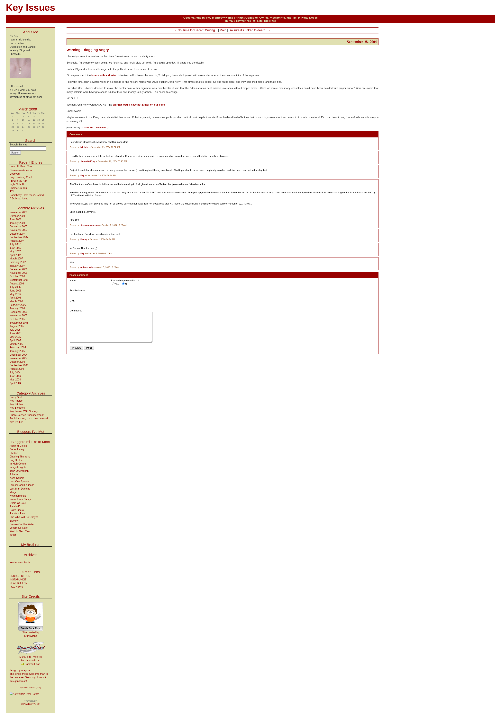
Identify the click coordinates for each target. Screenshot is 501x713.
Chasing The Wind (20, 456)
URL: (72, 300)
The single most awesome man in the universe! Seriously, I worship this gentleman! (29, 677)
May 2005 (15, 336)
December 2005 (18, 311)
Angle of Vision (18, 445)
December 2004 (18, 354)
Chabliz (14, 453)
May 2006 (15, 294)
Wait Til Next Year (20, 531)
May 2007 (15, 251)
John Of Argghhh (19, 470)
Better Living (17, 449)
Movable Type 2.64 (30, 703)
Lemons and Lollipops (22, 484)
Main (223, 30)
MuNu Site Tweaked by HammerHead (30, 658)
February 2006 (18, 304)
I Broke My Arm (18, 180)
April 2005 (15, 340)
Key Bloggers (17, 407)
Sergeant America (89, 225)
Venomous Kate (19, 527)
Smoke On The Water (22, 524)
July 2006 (15, 287)
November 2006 (18, 272)
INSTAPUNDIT (18, 579)
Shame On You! (19, 188)
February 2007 (18, 262)
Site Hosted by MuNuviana (30, 634)
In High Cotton (18, 463)
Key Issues (30, 7)
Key (82, 175)
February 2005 (18, 347)
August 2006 (17, 283)
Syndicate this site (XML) (30, 688)
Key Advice (16, 400)
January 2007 (17, 265)
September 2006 (19, 279)
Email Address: (78, 290)
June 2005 (15, 333)
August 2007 (17, 240)
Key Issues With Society (24, 411)
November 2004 (18, 358)
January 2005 (17, 351)
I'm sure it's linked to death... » (249, 30)
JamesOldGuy (87, 161)
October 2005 (17, 319)
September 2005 (19, 322)
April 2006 (15, 297)
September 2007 (19, 237)
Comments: (76, 310)
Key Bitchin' (16, 404)
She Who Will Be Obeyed (24, 517)
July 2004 (15, 372)
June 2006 (15, 290)
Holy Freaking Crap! (21, 177)
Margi (13, 492)
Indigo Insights (18, 467)
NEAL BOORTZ (19, 583)
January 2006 (17, 308)
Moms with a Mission (104, 75)
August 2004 (17, 368)
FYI (12, 191)
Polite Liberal (17, 510)
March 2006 (16, 301)
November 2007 (18, 230)
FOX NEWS (16, 586)
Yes (117, 284)
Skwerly (14, 520)
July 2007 (15, 244)
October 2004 (17, 361)
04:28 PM (88, 127)
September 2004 (19, 365)
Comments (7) (102, 127)
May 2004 (15, 379)
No (126, 284)
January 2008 (17, 223)
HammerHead (32, 664)
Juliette (14, 474)
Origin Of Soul (18, 502)
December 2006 (18, 269)
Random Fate (17, 513)
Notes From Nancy (20, 499)
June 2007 (15, 248)
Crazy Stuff (16, 397)
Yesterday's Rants (20, 562)
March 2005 (16, 344)
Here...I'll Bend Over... (22, 166)
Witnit (13, 534)
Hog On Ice (16, 460)
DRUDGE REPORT (21, 576)
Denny (83, 239)
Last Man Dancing (20, 488)
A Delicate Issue (19, 198)
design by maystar (20, 670)
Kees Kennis (17, 477)
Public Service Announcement (27, 414)
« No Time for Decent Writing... (196, 30)
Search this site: (19, 144)
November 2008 (18, 212)
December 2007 (18, 226)
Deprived (15, 173)
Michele (84, 147)
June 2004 (15, 376)
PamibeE (15, 506)
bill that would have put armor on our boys (139, 104)
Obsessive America (21, 170)
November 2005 (18, 315)
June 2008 (15, 219)
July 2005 (15, 329)
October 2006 (17, 276)
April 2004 (15, 383)
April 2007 (15, 255)
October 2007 (17, 233)
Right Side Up (17, 184)
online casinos (88, 267)
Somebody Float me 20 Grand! (27, 195)
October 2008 (17, 215)
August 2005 (17, 326)
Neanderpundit (18, 495)
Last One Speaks (19, 481)
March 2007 (16, 258)
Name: (73, 280)
